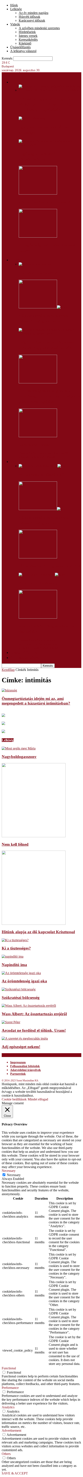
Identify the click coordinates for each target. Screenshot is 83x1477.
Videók (15, 24)
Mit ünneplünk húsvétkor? (41, 474)
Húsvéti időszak (29, 16)
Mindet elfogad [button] (38, 1099)
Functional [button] (9, 1368)
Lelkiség (16, 9)
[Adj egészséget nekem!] (25, 1038)
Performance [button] (10, 1387)
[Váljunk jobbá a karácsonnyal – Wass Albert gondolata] (43, 307)
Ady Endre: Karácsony (38, 583)
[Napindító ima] (12, 956)
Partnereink (18, 1073)
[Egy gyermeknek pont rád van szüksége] (32, 118)
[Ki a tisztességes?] (15, 940)
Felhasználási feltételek (25, 1066)
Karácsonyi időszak (32, 20)
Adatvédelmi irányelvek (25, 1070)
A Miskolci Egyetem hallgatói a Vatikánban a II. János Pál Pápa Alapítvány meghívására (46, 104)
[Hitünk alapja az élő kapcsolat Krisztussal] (34, 923)
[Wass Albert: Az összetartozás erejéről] (29, 1005)
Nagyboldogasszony (19, 756)
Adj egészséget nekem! (21, 1046)
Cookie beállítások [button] (14, 1099)
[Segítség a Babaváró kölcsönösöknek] (50, 145)
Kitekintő (25, 43)
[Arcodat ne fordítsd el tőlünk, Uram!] (11, 1022)
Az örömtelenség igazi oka (24, 981)
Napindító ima (14, 964)
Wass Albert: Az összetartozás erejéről (34, 1014)
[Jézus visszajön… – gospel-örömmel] (38, 557)
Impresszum (18, 1062)
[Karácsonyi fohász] (38, 436)
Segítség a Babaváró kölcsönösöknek (37, 156)
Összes (23, 453)
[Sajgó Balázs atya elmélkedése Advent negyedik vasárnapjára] (50, 333)
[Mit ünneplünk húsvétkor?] (43, 466)
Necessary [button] (9, 1170)
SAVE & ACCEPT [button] (15, 1473)
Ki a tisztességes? (16, 948)
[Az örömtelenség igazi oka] (21, 973)
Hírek (14, 5)
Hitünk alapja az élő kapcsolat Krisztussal (38, 932)
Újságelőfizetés (20, 47)
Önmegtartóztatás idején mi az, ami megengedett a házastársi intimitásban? (36, 700)
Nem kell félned (15, 844)
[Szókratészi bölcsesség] (19, 989)
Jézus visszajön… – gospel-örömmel (50, 566)
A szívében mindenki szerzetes (39, 28)
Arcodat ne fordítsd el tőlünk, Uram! (34, 1030)
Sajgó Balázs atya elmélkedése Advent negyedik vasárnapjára (46, 345)
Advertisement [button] (11, 1430)
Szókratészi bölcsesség (21, 997)
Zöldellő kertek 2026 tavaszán (45, 202)
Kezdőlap (8, 670)
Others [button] (6, 1454)
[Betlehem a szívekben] (35, 264)
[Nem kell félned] (34, 836)
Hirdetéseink (27, 32)
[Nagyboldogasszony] (19, 748)
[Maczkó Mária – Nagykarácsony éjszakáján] (38, 617)
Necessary (14, 1175)
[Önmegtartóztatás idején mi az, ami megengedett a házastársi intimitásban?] (9, 690)
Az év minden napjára (33, 13)
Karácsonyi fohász (34, 445)
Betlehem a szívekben (38, 273)
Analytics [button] (8, 1407)
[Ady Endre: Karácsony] (42, 574)
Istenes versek (28, 36)
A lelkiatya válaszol (23, 51)
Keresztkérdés (28, 39)
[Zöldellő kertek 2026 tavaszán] (38, 193)
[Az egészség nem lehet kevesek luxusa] (38, 236)
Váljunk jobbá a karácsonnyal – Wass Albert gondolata (45, 318)
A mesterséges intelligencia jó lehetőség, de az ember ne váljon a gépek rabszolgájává (49, 396)
